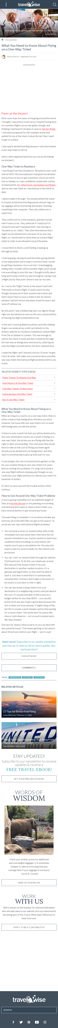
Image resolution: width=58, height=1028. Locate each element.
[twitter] (21, 1022)
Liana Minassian (9, 715)
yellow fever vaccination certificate (37, 185)
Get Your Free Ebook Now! (29, 779)
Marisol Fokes (9, 746)
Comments (29, 667)
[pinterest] (28, 1022)
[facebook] (13, 1022)
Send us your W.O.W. (29, 882)
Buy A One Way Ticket (13, 399)
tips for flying (48, 129)
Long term (39, 677)
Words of (29, 795)
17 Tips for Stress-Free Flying (19, 711)
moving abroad (17, 503)
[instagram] (44, 1022)
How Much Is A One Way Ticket (17, 383)
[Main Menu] (6, 4)
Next (53, 23)
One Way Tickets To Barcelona (17, 388)
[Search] (55, 4)
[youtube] (37, 1022)
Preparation (15, 677)
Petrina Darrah (13, 56)
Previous (4, 23)
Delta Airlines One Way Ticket (17, 394)
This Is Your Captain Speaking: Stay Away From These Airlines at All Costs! (28, 741)
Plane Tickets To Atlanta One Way (19, 377)
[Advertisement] (29, 87)
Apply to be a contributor (29, 927)
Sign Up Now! (29, 656)
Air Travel (27, 677)
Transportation (11, 40)
